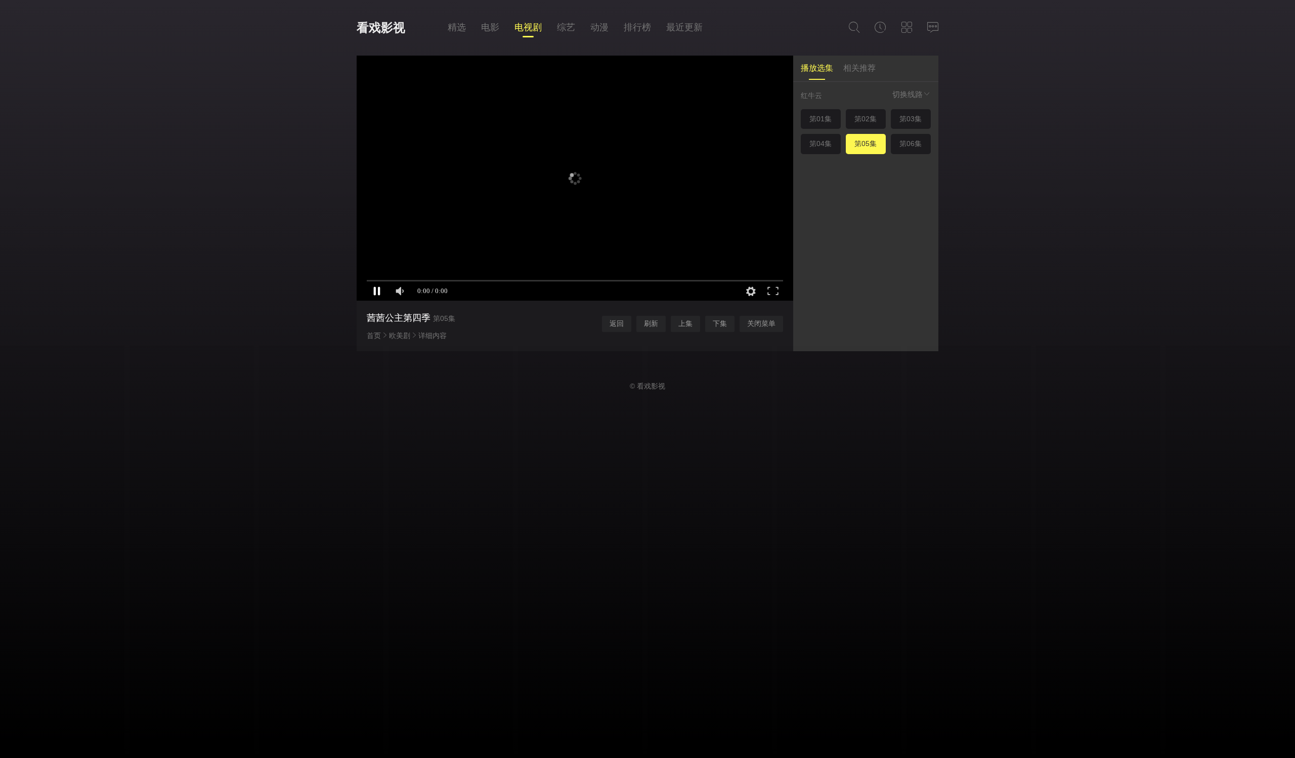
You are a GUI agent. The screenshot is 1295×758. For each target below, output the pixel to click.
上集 (685, 323)
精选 (457, 27)
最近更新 (684, 27)
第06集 (910, 143)
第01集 (820, 119)
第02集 (865, 119)
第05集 (865, 143)
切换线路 (907, 94)
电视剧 (528, 27)
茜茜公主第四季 (398, 318)
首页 (374, 335)
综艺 (566, 27)
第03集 (910, 119)
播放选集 (817, 68)
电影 (490, 27)
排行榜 (637, 27)
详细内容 (432, 335)
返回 (617, 323)
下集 (720, 323)
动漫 (599, 27)
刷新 (651, 323)
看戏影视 (381, 27)
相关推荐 (859, 68)
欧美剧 (399, 335)
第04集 (820, 143)
